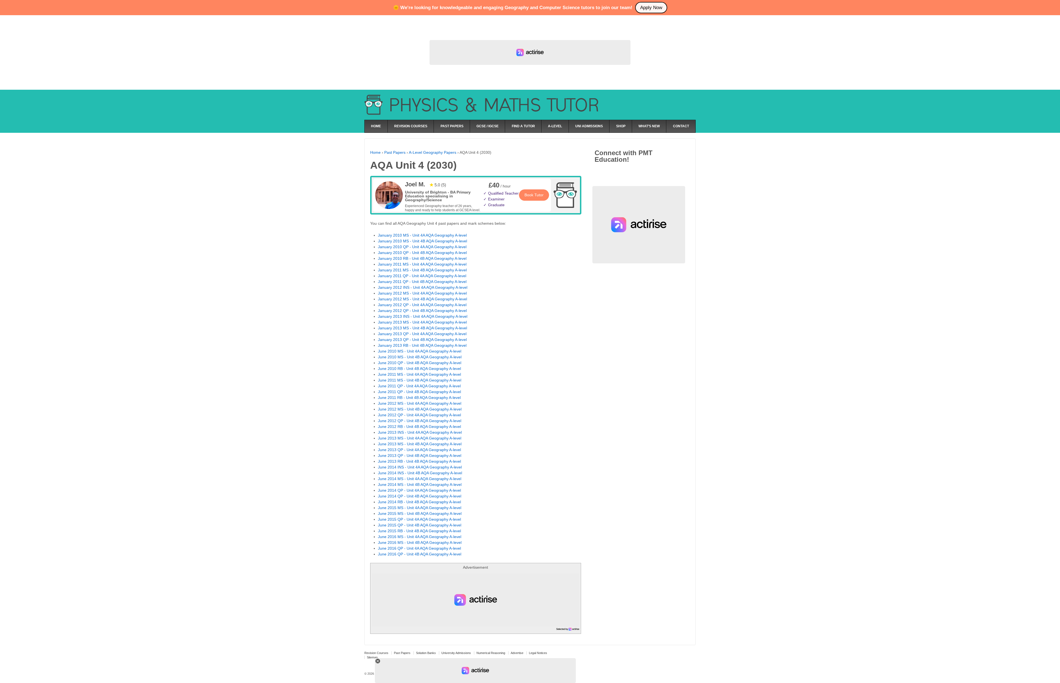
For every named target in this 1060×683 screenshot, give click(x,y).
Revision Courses (376, 653)
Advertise (517, 653)
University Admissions (456, 653)
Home (375, 152)
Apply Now (651, 7)
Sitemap (372, 657)
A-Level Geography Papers (432, 152)
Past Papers (395, 152)
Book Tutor (534, 195)
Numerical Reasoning (490, 653)
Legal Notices (538, 653)
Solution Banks (426, 653)
